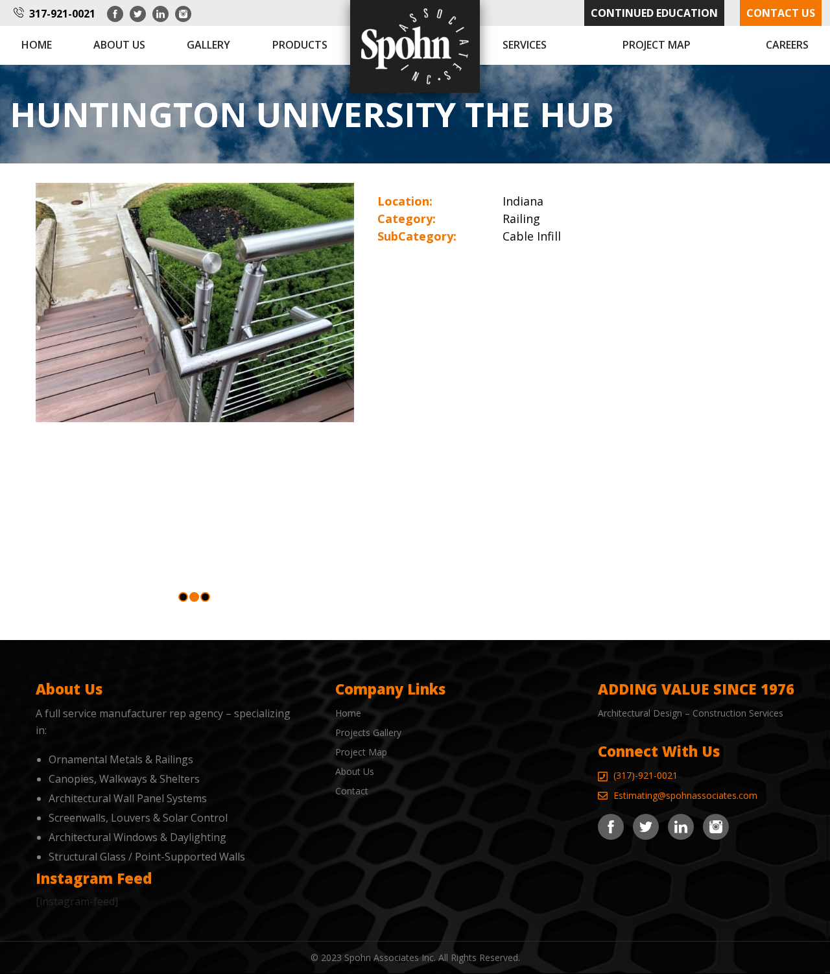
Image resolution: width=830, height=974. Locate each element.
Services (525, 45)
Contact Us (780, 13)
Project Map (656, 45)
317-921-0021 (62, 13)
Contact (351, 791)
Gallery (208, 45)
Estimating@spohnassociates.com (685, 795)
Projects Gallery (368, 732)
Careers (787, 45)
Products (299, 45)
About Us (354, 771)
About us (119, 45)
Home (36, 45)
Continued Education (654, 13)
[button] (183, 597)
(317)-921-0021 (645, 775)
